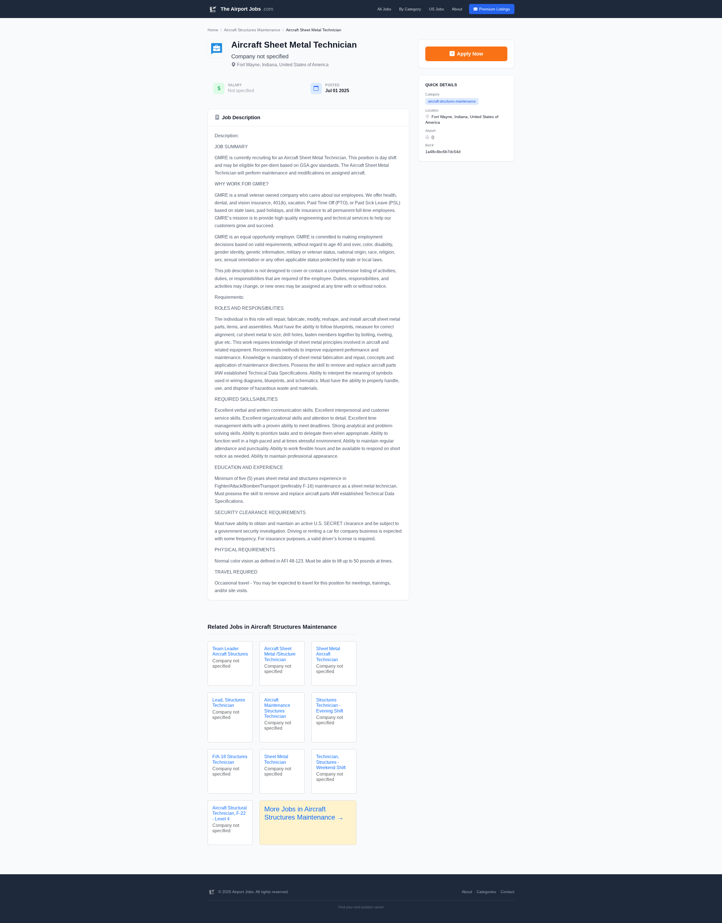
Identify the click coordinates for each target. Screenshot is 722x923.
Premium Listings (494, 9)
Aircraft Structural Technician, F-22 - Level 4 (229, 813)
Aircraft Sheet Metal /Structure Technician (280, 654)
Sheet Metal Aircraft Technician (328, 654)
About (457, 9)
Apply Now (470, 54)
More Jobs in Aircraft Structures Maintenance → (304, 813)
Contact (507, 891)
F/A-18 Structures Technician (229, 759)
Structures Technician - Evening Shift (329, 705)
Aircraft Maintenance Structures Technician (277, 708)
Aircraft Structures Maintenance (252, 30)
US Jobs (436, 9)
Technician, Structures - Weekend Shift (330, 762)
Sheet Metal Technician (276, 759)
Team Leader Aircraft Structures (230, 651)
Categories (486, 891)
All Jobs (384, 9)
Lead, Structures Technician (228, 703)
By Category (410, 9)
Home (213, 30)
